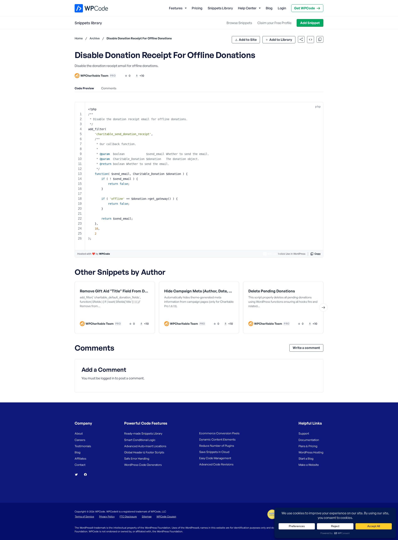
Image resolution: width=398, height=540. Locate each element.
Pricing (197, 8)
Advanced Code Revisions (216, 464)
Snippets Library (220, 8)
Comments (108, 88)
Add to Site (248, 40)
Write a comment (306, 348)
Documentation (308, 440)
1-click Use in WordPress (291, 253)
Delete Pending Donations (271, 291)
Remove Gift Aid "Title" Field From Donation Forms (115, 291)
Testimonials (83, 446)
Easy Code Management (215, 458)
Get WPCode (304, 8)
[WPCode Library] (88, 8)
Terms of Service (84, 516)
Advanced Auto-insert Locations (145, 446)
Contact (80, 464)
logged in (107, 378)
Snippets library (88, 23)
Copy (317, 253)
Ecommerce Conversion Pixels (219, 433)
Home (79, 38)
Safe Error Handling (136, 458)
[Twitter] (78, 474)
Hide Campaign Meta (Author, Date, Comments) (199, 291)
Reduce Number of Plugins (216, 445)
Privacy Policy (107, 516)
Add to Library (280, 40)
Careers (80, 440)
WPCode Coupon (166, 516)
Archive (95, 38)
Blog (269, 8)
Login (282, 8)
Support (303, 433)
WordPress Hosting (310, 452)
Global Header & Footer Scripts (144, 452)
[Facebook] (87, 474)
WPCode (104, 253)
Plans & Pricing (307, 446)
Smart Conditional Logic (139, 440)
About (79, 433)
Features (175, 8)
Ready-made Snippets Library (143, 433)
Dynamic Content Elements (217, 439)
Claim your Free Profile (274, 23)
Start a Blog (305, 458)
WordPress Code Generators (143, 464)
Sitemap (147, 516)
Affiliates (80, 458)
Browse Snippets (239, 23)
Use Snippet (134, 315)
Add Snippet (310, 23)
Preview (99, 315)
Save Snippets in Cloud (214, 452)
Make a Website (308, 464)
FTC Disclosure (128, 516)
